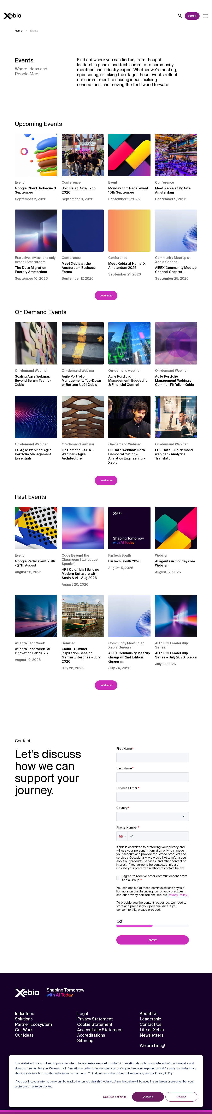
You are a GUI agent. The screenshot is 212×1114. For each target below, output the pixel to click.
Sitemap (85, 1040)
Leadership (150, 1019)
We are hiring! (152, 1045)
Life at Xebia (152, 1029)
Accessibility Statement (100, 1029)
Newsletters (152, 1035)
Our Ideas (24, 1035)
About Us (149, 1013)
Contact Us (150, 1024)
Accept (148, 1096)
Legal (82, 1013)
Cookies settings (114, 1096)
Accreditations (91, 1035)
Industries (24, 1013)
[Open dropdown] (205, 16)
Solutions (24, 1019)
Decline (181, 1096)
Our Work (24, 1029)
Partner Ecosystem (33, 1024)
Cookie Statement (94, 1024)
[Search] (180, 15)
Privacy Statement (95, 1019)
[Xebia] (12, 16)
